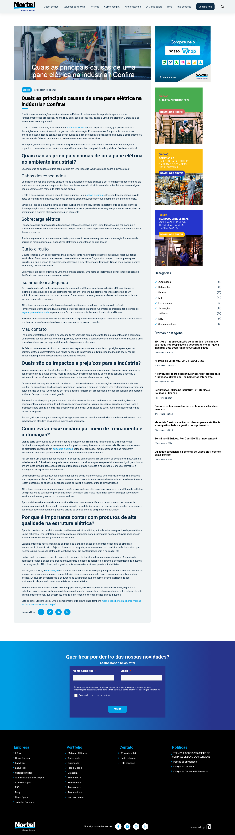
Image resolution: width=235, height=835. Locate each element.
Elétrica (162, 292)
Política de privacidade (185, 761)
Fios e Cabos (75, 767)
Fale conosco (184, 6)
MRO (160, 318)
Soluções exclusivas (74, 6)
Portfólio (94, 6)
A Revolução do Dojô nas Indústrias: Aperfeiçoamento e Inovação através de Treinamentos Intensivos (187, 375)
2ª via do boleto (154, 6)
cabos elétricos (94, 195)
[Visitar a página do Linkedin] (145, 826)
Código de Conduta (183, 766)
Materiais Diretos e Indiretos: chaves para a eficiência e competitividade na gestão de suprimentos (187, 424)
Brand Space (21, 797)
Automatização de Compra (29, 777)
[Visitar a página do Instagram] (136, 826)
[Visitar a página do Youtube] (127, 826)
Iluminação (164, 308)
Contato (126, 747)
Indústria (163, 313)
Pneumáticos (75, 792)
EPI (160, 297)
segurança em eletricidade (35, 312)
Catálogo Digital (23, 772)
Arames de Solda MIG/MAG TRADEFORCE (179, 360)
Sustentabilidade (167, 324)
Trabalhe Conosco (25, 802)
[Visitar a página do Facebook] (118, 826)
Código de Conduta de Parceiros (190, 771)
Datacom (73, 772)
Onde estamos (133, 6)
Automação (164, 281)
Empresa (21, 747)
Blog (169, 6)
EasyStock (20, 767)
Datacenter (164, 287)
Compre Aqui (205, 6)
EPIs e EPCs (74, 777)
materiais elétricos (77, 127)
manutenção (52, 570)
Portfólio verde (76, 797)
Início (18, 753)
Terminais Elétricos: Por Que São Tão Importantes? (186, 438)
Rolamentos (74, 787)
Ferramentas (165, 303)
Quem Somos (51, 6)
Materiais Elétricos (77, 753)
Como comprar (112, 6)
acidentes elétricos (62, 448)
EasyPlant (20, 763)
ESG (17, 787)
